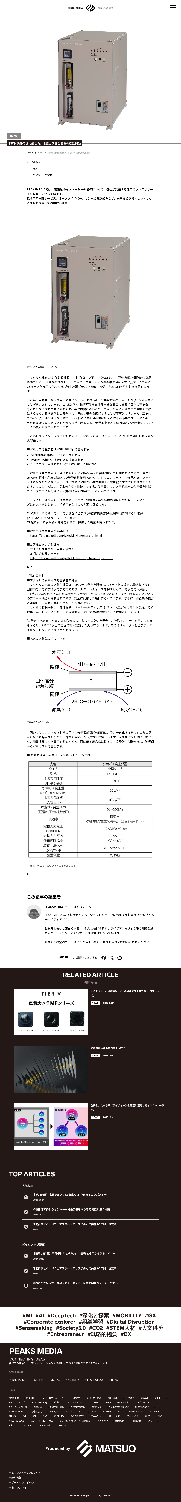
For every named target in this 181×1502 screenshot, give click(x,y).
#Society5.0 (71, 1328)
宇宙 (158, 1397)
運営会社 (16, 1477)
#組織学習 (91, 1322)
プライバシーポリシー (23, 1482)
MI (25, 1415)
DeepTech (96, 1415)
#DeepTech (62, 1315)
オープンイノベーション (21, 1425)
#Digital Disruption (131, 1322)
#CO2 (96, 1328)
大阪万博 (103, 1420)
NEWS (40, 153)
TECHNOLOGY (95, 1380)
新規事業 (14, 1397)
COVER (30, 153)
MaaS (13, 1415)
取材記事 (113, 1397)
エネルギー (47, 1425)
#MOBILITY (127, 1315)
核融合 (77, 1397)
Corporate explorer (119, 1406)
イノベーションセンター (119, 1402)
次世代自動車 (57, 1406)
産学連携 (130, 1397)
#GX (150, 1315)
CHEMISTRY (78, 1415)
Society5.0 (133, 1415)
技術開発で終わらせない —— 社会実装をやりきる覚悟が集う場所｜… (74, 1209)
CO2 (70, 1411)
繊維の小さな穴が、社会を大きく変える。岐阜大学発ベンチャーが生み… (76, 1283)
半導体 (49, 174)
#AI (40, 1315)
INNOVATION (18, 1380)
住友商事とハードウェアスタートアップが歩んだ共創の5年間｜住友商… (76, 1224)
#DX (126, 1334)
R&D (97, 1402)
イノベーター (145, 1402)
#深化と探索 (94, 1315)
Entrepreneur (142, 1406)
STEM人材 (54, 1411)
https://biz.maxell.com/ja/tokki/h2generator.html (66, 535)
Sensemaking (16, 1411)
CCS (148, 1415)
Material (30, 1397)
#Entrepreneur (65, 1334)
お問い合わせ (18, 1487)
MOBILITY (73, 1380)
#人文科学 (151, 1328)
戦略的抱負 (36, 1411)
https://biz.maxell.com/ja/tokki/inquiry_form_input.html (71, 558)
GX (120, 1411)
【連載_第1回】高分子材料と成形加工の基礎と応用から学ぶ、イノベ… (75, 1253)
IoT (45, 1415)
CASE (93, 1411)
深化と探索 (114, 1415)
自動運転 (137, 1420)
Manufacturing (40, 1402)
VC (150, 1420)
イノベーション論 (18, 1406)
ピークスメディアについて (26, 1472)
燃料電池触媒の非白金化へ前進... (108, 1048)
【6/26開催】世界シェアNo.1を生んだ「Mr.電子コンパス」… (70, 1194)
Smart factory (78, 1406)
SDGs (160, 1415)
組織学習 (97, 1406)
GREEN (38, 1380)
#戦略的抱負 (102, 1334)
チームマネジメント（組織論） (76, 1420)
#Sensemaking (34, 1328)
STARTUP (154, 1411)
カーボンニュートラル (42, 1420)
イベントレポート (78, 1402)
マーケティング (17, 1402)
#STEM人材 (120, 1328)
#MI (27, 1315)
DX (81, 1411)
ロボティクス (95, 1397)
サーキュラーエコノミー (54, 1397)
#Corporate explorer (49, 1322)
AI (35, 1415)
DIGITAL (55, 1380)
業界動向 (120, 1420)
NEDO (63, 1425)
